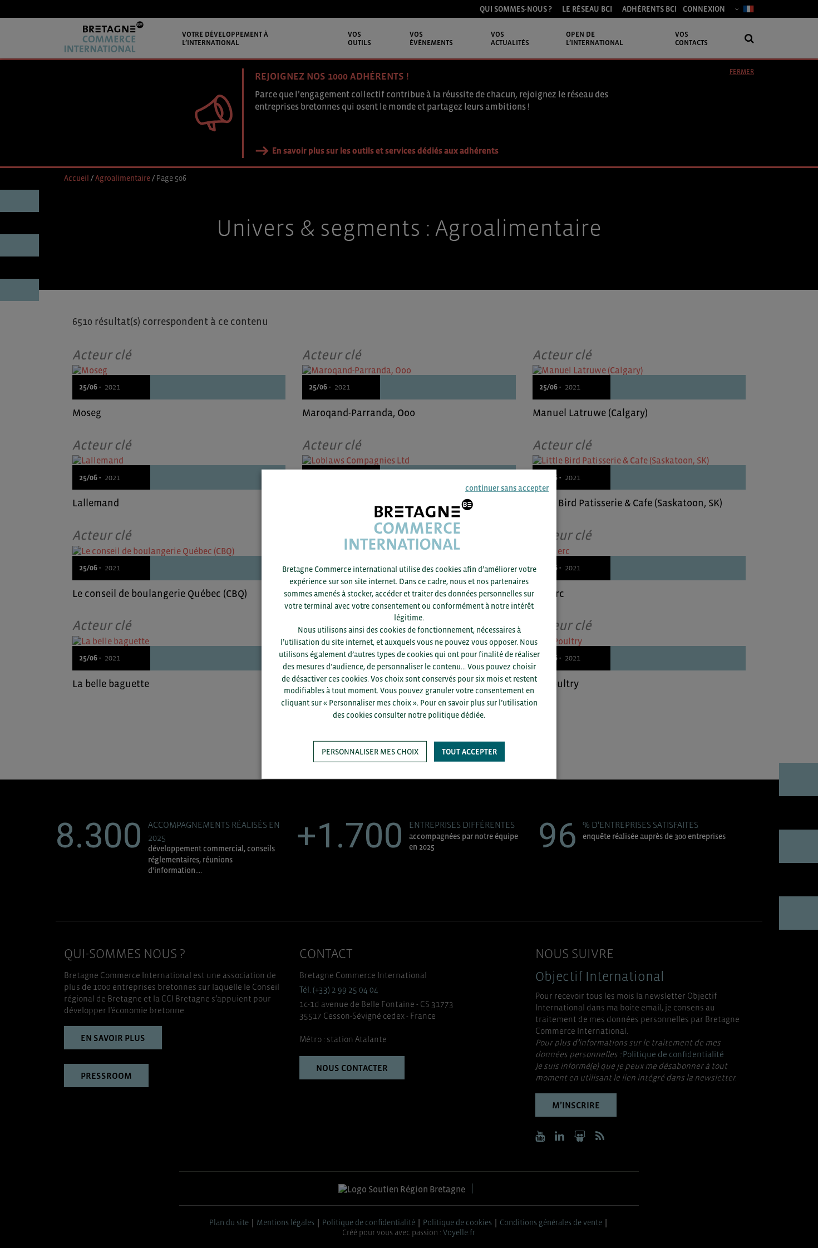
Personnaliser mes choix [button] (370, 751)
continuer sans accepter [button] (507, 487)
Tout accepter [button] (469, 751)
